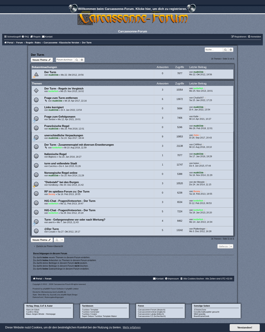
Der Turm (37, 54)
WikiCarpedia (199, 314)
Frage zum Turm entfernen (61, 98)
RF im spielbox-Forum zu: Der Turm (66, 191)
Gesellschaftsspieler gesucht (206, 312)
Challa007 (198, 98)
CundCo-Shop (32, 312)
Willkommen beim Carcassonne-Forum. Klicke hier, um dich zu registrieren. (132, 8)
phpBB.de (62, 292)
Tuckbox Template (90, 310)
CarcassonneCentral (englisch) (151, 312)
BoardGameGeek (201, 316)
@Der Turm (51, 229)
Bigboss (52, 157)
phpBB (46, 289)
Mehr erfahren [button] (132, 327)
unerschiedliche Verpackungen (63, 135)
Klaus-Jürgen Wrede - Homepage (41, 314)
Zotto (196, 135)
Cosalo (52, 231)
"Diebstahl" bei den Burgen (61, 182)
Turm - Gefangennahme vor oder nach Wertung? (74, 219)
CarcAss (52, 166)
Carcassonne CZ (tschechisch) (152, 316)
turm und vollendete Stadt (60, 163)
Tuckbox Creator (89, 314)
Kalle (195, 116)
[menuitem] (25, 36)
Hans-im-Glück (32, 310)
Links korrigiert (54, 107)
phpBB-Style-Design (69, 295)
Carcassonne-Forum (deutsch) (151, 310)
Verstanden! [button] (244, 327)
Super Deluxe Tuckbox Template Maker (99, 316)
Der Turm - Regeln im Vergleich (63, 88)
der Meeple (199, 182)
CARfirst (197, 144)
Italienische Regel (55, 154)
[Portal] (132, 17)
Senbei (52, 119)
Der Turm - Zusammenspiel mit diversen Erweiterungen (79, 144)
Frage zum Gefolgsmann (59, 116)
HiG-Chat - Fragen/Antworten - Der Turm (69, 200)
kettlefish (53, 91)
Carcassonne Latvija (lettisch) (151, 314)
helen (196, 163)
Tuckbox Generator (90, 312)
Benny (51, 194)
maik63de (53, 75)
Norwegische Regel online (60, 172)
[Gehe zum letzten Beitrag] (205, 72)
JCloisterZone (200, 310)
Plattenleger (199, 229)
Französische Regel (56, 126)
